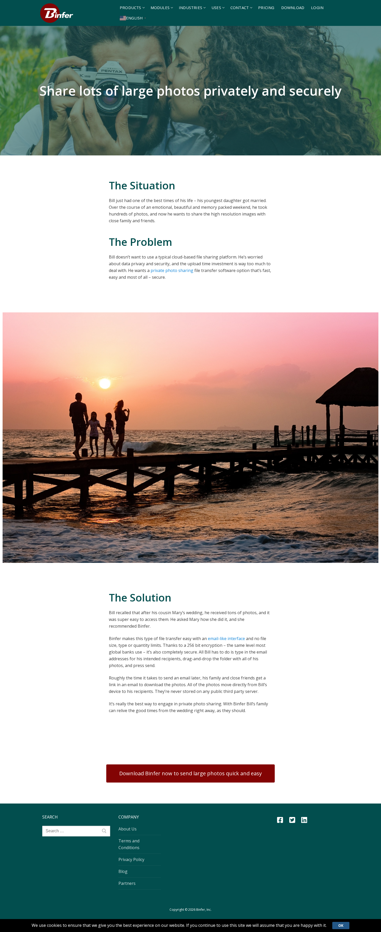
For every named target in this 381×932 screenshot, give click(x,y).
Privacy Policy (131, 859)
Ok (340, 925)
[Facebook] (280, 820)
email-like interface (226, 638)
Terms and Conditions (128, 844)
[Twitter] (292, 820)
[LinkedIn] (304, 820)
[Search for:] (76, 831)
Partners (127, 883)
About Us (127, 829)
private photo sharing (172, 270)
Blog (123, 871)
